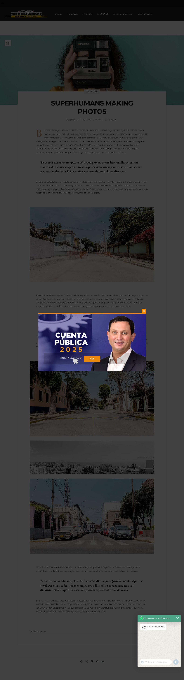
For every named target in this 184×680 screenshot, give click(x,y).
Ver (92, 359)
